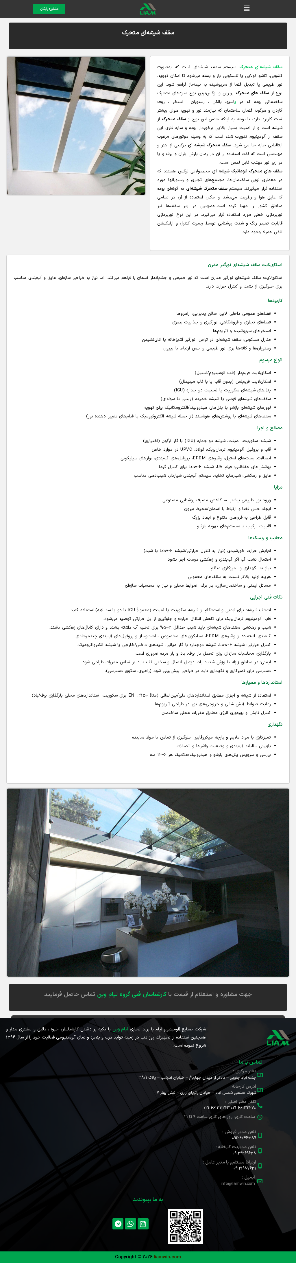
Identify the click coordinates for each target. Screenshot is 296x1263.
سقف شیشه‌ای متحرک (148, 33)
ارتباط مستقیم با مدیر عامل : (229, 1162)
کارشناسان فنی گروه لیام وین (131, 994)
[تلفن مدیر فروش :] (259, 1135)
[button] (246, 8)
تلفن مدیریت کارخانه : (236, 1147)
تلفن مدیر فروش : (239, 1132)
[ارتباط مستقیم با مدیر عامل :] (259, 1165)
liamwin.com (167, 1257)
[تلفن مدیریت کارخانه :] (259, 1150)
